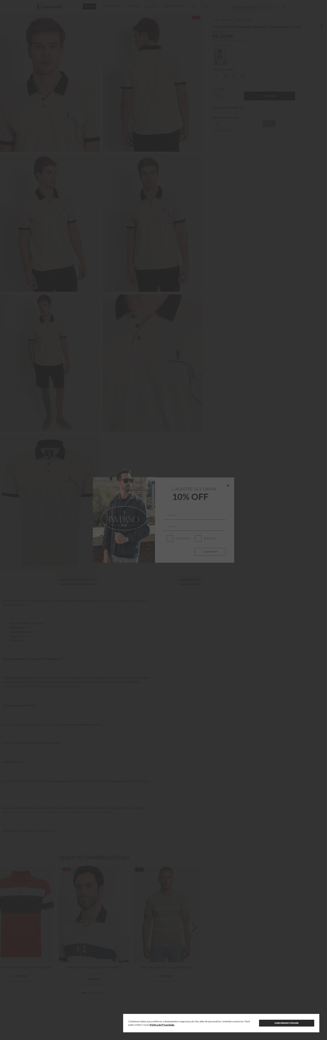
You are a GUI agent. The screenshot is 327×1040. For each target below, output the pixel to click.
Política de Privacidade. (162, 1024)
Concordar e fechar (287, 1023)
